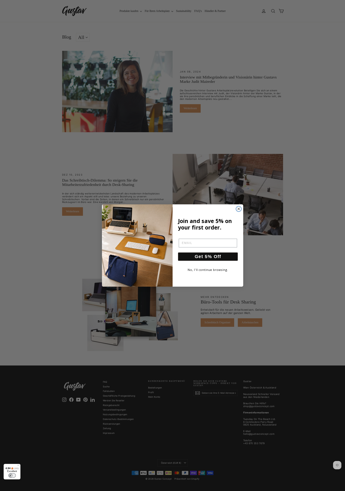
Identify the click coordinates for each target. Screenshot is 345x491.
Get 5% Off (208, 256)
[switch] (12, 475)
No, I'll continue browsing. (208, 270)
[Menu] (18, 466)
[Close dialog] (238, 209)
